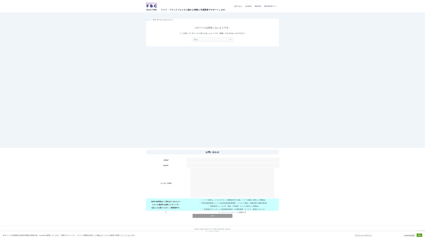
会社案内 (248, 6)
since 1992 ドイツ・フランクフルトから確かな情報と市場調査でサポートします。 (186, 9)
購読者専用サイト (270, 6)
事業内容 (258, 6)
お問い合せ (238, 6)
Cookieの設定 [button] (409, 235)
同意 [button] (419, 235)
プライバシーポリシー (229, 212)
